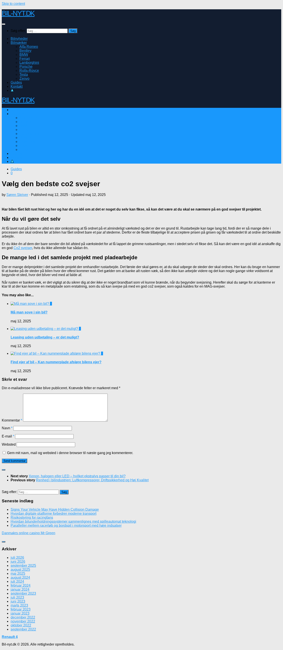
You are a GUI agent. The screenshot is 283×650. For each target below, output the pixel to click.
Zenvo (24, 78)
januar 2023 (20, 613)
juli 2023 (17, 597)
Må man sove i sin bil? (29, 312)
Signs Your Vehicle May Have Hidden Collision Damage (55, 509)
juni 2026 (18, 561)
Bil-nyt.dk (18, 13)
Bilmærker (19, 42)
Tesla (23, 74)
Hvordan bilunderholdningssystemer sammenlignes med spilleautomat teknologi (73, 521)
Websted (9, 444)
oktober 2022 (21, 625)
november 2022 (23, 621)
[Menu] (3, 24)
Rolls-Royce (29, 70)
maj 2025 (18, 573)
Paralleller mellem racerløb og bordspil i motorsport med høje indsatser (66, 525)
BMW (23, 54)
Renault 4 (10, 637)
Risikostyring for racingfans (32, 517)
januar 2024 (20, 589)
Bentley (25, 50)
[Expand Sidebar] (3, 469)
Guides (16, 82)
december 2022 (23, 617)
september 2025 (23, 565)
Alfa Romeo (28, 46)
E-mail (8, 436)
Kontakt (17, 86)
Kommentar (12, 420)
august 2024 (20, 577)
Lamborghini (29, 62)
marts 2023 (19, 605)
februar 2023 (21, 609)
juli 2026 (17, 557)
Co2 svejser (22, 248)
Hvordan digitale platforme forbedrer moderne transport (53, 513)
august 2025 (20, 569)
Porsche (26, 66)
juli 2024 (17, 581)
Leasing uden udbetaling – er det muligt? (45, 337)
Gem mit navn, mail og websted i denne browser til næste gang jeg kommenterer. (70, 453)
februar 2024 (21, 585)
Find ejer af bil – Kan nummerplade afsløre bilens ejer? (56, 362)
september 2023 (23, 593)
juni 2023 (18, 601)
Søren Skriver (17, 195)
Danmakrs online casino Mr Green (28, 533)
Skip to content (13, 4)
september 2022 (23, 629)
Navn (7, 428)
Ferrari (24, 58)
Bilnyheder (19, 39)
